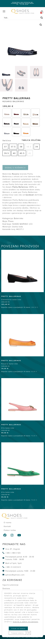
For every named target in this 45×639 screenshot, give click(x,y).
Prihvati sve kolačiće (18, 628)
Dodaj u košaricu (15, 167)
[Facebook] (5, 535)
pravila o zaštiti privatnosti (25, 621)
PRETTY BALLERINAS (16, 98)
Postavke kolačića (17, 633)
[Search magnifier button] (42, 18)
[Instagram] (12, 535)
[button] (40, 25)
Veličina (6, 140)
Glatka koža (17, 226)
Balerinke (18, 218)
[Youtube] (19, 535)
